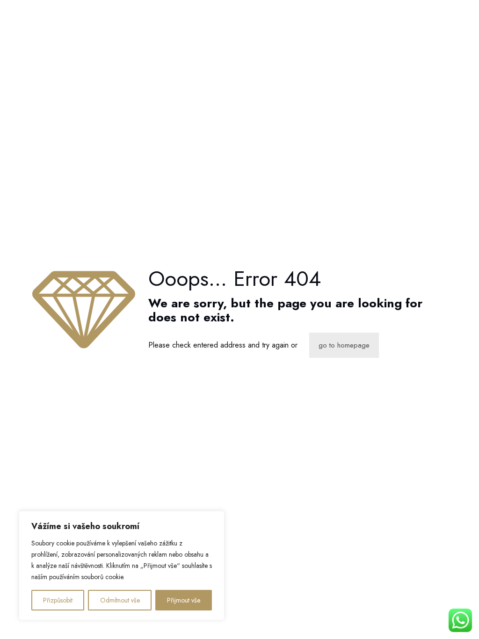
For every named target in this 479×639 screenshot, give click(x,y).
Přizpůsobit (58, 600)
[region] (122, 565)
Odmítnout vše (120, 600)
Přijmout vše (183, 600)
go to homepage (344, 345)
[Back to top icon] (434, 620)
